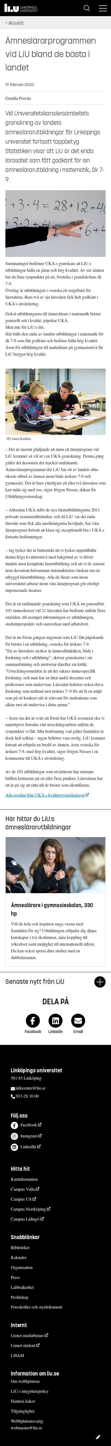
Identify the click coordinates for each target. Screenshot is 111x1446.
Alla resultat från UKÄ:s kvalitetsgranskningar (44, 795)
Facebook (28, 1124)
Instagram (28, 1136)
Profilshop (19, 1297)
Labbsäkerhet (22, 1287)
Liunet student (23, 1345)
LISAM (17, 1355)
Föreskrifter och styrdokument (36, 1307)
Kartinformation (24, 1179)
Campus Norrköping (28, 1209)
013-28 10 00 (27, 1096)
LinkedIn (28, 1146)
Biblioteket (20, 1247)
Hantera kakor (23, 1401)
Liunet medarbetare (27, 1335)
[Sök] (87, 8)
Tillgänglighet (22, 1411)
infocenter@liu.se (31, 1088)
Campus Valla (23, 1189)
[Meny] (103, 8)
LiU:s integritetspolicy (29, 1391)
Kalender (18, 1257)
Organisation (22, 1267)
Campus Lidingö (25, 1219)
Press (15, 1277)
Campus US (21, 1199)
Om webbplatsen (25, 1381)
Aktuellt (16, 22)
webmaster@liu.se (26, 1427)
